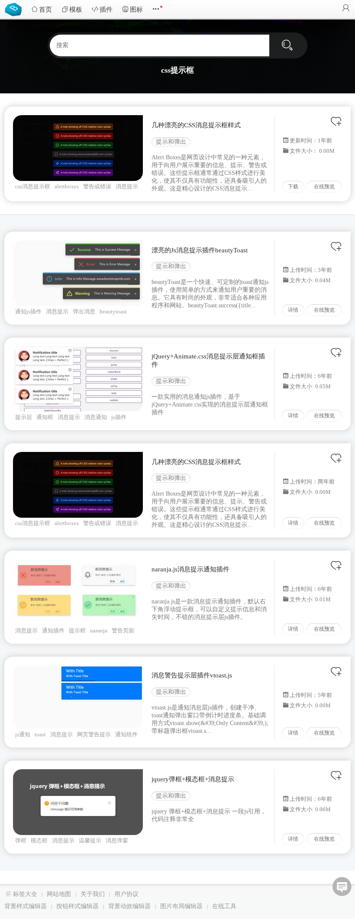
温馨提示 (90, 840)
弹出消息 (84, 311)
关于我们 (93, 894)
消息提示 (127, 186)
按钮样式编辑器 (77, 906)
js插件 (118, 417)
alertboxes (67, 186)
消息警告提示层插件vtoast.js (192, 675)
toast (40, 734)
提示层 (23, 417)
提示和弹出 (171, 142)
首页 (45, 9)
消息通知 (95, 417)
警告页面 (123, 630)
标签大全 (25, 894)
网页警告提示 (94, 734)
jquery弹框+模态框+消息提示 (193, 779)
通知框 (44, 417)
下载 (293, 187)
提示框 (77, 630)
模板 (75, 9)
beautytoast (113, 311)
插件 (106, 9)
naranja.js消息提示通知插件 (190, 569)
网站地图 (59, 894)
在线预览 (324, 187)
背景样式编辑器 (25, 906)
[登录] (346, 9)
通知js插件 (28, 311)
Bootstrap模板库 (15, 8)
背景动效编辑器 (129, 906)
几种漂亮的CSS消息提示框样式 (196, 125)
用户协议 (126, 894)
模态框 (39, 840)
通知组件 (126, 734)
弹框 (20, 840)
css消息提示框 (32, 186)
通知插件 (53, 630)
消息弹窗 (117, 840)
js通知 (22, 734)
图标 (136, 9)
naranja (98, 630)
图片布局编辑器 (181, 906)
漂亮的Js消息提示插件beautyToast (200, 250)
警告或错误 (97, 186)
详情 (293, 310)
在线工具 (224, 906)
